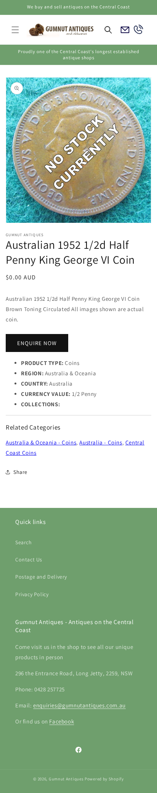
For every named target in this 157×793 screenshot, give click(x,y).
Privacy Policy (31, 594)
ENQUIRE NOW (37, 343)
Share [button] (20, 472)
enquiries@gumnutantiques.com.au (79, 705)
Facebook (61, 721)
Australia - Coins (100, 442)
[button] (15, 29)
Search (23, 542)
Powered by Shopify (104, 779)
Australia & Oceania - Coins (41, 442)
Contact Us (28, 559)
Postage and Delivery (41, 576)
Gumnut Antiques (66, 779)
